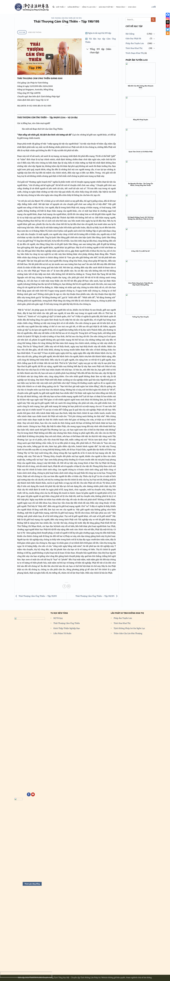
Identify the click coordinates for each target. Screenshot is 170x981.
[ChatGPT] (168, 22)
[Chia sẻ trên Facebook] (64, 586)
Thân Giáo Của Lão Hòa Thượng (128, 633)
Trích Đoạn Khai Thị (135, 53)
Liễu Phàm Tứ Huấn (62, 633)
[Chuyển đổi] (87, 49)
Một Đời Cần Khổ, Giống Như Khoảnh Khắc (140, 86)
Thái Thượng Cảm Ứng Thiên (66, 623)
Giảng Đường (73, 7)
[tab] (22, 32)
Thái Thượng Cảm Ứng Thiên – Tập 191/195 (95, 596)
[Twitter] (168, 29)
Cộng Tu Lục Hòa (89, 7)
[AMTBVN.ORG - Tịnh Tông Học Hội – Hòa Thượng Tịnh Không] (31, 7)
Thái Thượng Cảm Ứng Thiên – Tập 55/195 (37, 596)
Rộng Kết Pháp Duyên (140, 119)
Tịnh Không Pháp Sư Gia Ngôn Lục (129, 628)
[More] (168, 33)
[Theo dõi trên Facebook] (29, 794)
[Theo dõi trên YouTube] (33, 794)
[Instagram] (168, 18)
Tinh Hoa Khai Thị (134, 48)
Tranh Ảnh (120, 7)
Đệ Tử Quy (58, 618)
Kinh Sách (132, 7)
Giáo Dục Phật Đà (106, 7)
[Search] (53, 7)
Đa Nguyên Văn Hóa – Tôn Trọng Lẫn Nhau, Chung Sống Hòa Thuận (140, 184)
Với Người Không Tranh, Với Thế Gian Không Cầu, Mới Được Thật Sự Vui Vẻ (141, 218)
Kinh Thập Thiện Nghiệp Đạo (66, 628)
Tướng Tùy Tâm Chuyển (140, 317)
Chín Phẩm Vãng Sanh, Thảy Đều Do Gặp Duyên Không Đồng (140, 284)
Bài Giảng (130, 34)
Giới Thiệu (60, 7)
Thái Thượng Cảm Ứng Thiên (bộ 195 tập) (66, 18)
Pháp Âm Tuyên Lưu (135, 43)
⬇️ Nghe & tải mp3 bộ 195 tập (98, 33)
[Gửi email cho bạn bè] (69, 586)
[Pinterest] (168, 26)
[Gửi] (153, 19)
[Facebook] (168, 15)
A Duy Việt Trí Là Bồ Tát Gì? (140, 251)
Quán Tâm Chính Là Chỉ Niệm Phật (141, 151)
